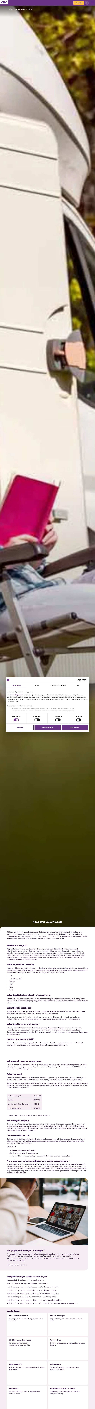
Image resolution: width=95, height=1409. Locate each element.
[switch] (37, 719)
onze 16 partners (17, 695)
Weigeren (20, 727)
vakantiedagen (30, 949)
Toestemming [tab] (16, 685)
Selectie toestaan (47, 727)
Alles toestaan (74, 727)
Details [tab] (37, 685)
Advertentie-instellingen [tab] (58, 685)
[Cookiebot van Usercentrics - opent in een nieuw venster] (80, 679)
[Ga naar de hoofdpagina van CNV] (4, 2)
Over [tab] (78, 685)
